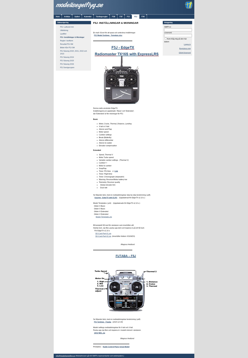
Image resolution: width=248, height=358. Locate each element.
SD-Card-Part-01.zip (103, 234)
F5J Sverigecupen (67, 68)
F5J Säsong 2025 (67, 61)
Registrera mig (185, 49)
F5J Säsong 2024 (67, 57)
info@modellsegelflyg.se (65, 356)
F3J (128, 17)
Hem (58, 17)
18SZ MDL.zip (99, 333)
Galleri (77, 17)
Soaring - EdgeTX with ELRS (105, 198)
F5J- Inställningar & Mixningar (72, 37)
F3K (143, 17)
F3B (113, 17)
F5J (135, 17)
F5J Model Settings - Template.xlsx (108, 35)
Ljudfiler (63, 34)
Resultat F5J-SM (66, 44)
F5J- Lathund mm (67, 27)
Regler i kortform (66, 41)
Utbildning (64, 30)
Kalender (88, 17)
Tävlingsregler (102, 17)
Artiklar (67, 17)
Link (116, 171)
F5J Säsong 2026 (67, 64)
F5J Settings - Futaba (102, 322)
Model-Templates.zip (104, 217)
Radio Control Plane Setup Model (116, 347)
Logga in (187, 44)
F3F (121, 17)
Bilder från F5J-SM (67, 48)
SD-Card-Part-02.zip (103, 236)
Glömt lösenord (185, 53)
